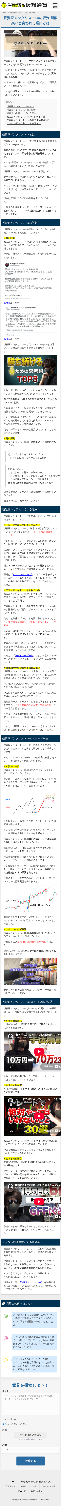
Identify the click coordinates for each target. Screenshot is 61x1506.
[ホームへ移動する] (24, 7)
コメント (6, 1391)
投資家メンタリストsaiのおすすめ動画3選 (28, 120)
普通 (16, 1424)
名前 (4, 1445)
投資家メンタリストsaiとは (20, 106)
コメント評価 (9, 1419)
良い (7, 1424)
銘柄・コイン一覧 (29, 1486)
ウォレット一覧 (49, 1486)
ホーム (13, 1482)
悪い (25, 1424)
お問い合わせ (37, 1491)
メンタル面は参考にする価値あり (24, 123)
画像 (4, 1430)
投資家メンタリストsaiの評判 (21, 110)
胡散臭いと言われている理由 (21, 113)
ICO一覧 (22, 1491)
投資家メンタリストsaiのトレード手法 (26, 116)
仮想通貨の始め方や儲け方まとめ (36, 1482)
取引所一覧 (10, 1486)
